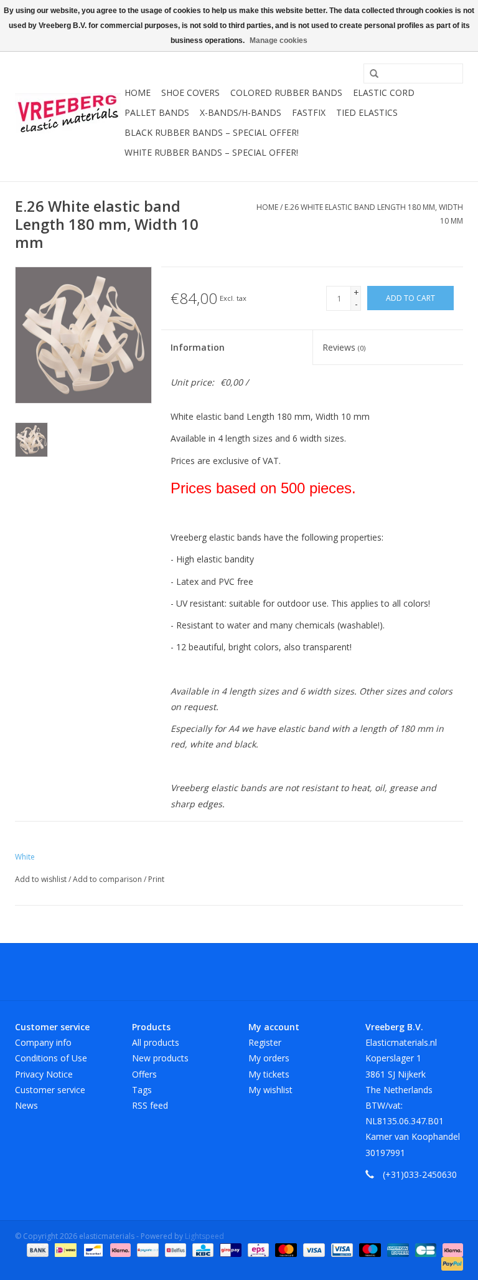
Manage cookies (278, 40)
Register (264, 1042)
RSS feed (150, 1105)
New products (160, 1058)
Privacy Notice (44, 1074)
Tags (142, 1090)
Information (198, 347)
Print (156, 879)
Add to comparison (108, 879)
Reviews (343, 347)
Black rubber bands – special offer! (211, 132)
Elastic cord (384, 92)
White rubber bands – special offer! (211, 152)
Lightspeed (204, 1236)
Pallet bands (156, 112)
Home (137, 92)
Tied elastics (367, 112)
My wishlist (270, 1090)
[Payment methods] (36, 1249)
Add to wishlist (41, 879)
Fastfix (309, 112)
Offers (144, 1074)
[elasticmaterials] (68, 113)
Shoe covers (190, 92)
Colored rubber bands (286, 92)
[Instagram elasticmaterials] (306, 972)
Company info (43, 1042)
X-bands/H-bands (240, 112)
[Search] (369, 74)
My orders (268, 1058)
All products (155, 1042)
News (26, 1105)
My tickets (268, 1074)
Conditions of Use (51, 1058)
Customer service (50, 1090)
